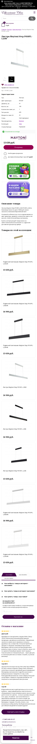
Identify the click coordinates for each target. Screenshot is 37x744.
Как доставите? (9, 578)
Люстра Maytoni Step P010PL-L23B (14, 471)
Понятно (15, 738)
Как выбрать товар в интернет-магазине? (16, 584)
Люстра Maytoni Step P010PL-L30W (14, 387)
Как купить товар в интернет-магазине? (19, 591)
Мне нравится (9, 85)
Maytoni (21, 121)
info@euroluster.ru (9, 722)
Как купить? (9, 574)
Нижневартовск (8, 1)
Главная (3, 29)
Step (20, 124)
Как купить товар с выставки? (15, 597)
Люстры (9, 29)
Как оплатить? (23, 574)
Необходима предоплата (15, 153)
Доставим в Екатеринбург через (20, 157)
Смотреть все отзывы (15, 712)
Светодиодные (17, 29)
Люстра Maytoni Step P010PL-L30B (14, 429)
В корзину (18, 147)
